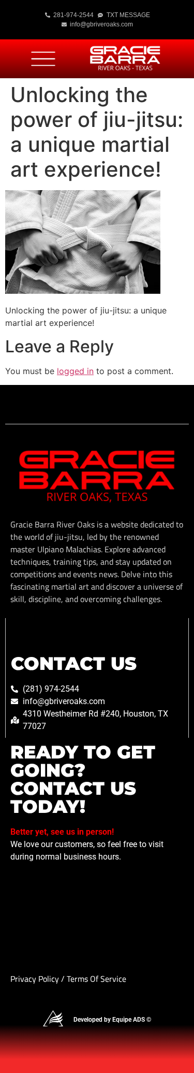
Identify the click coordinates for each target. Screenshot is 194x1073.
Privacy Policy (35, 978)
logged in (75, 371)
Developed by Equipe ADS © (112, 1019)
